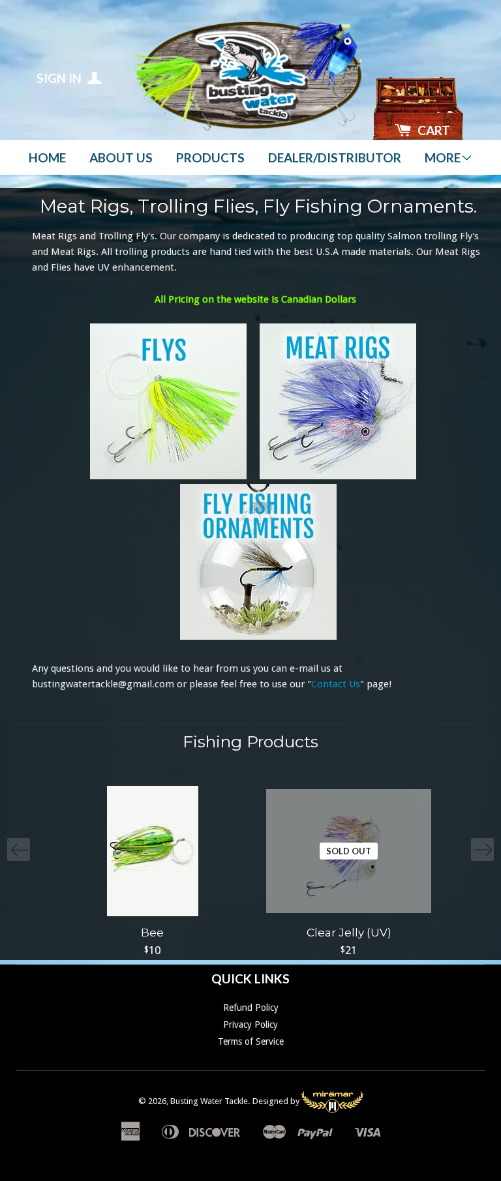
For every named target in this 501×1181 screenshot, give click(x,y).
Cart (434, 130)
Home (47, 157)
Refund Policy (251, 1007)
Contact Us (335, 684)
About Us (121, 157)
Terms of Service (251, 1041)
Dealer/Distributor (334, 157)
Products (210, 157)
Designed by (276, 1101)
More (443, 157)
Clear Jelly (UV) (349, 932)
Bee (152, 932)
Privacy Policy (250, 1024)
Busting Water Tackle (209, 1101)
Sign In (60, 77)
